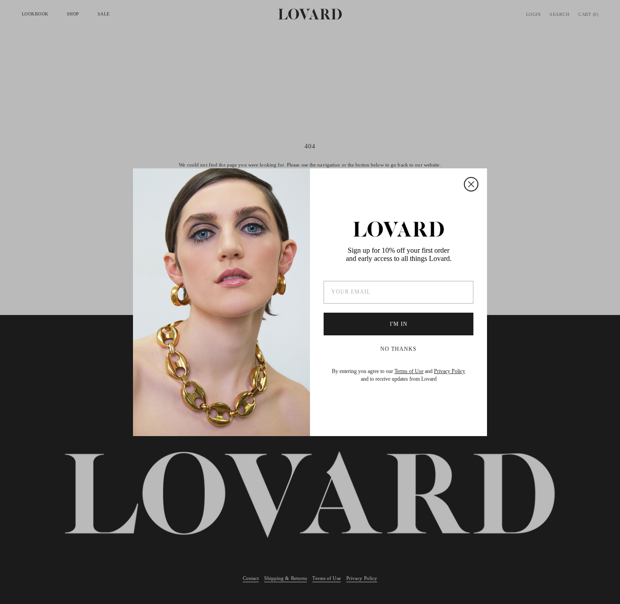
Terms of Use (408, 371)
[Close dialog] (471, 184)
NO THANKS (398, 349)
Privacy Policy (449, 371)
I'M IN (399, 324)
